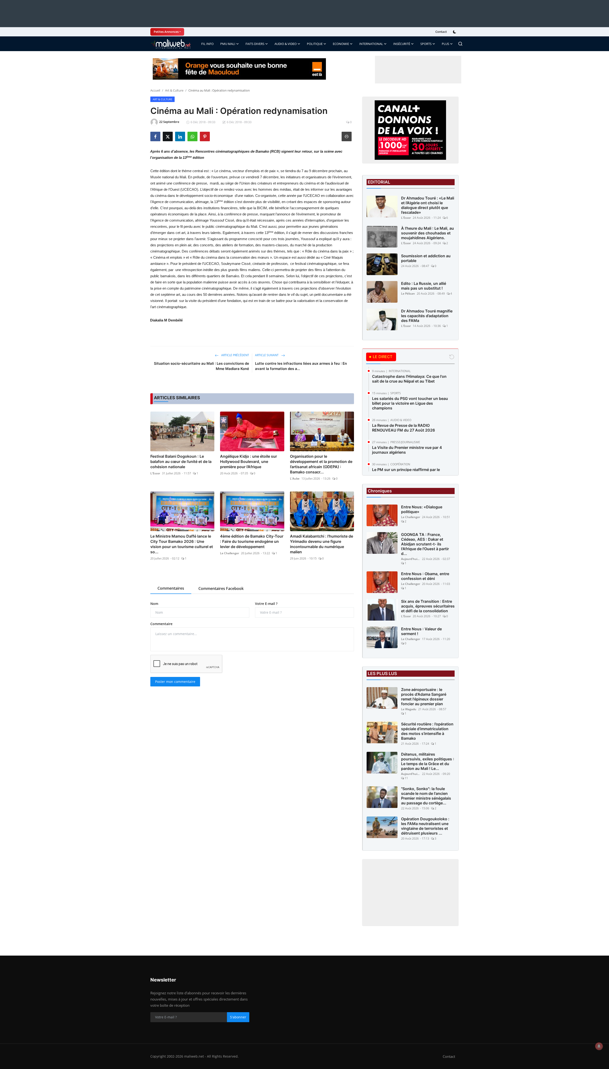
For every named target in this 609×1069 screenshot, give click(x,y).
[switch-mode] (455, 32)
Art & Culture (174, 90)
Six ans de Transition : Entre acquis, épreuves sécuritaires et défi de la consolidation (428, 606)
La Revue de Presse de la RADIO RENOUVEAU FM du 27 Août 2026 (403, 427)
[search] (460, 43)
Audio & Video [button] (286, 44)
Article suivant (267, 355)
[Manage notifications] (599, 1046)
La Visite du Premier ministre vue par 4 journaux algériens (407, 450)
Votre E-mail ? (266, 603)
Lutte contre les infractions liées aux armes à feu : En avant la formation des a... (301, 366)
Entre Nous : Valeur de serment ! (421, 631)
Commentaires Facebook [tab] (221, 588)
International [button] (371, 44)
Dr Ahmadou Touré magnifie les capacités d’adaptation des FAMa (426, 316)
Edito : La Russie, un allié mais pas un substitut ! (423, 286)
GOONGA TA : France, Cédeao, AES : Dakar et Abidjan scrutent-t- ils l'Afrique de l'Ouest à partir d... (425, 544)
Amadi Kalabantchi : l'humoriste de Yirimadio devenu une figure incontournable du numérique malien (321, 544)
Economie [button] (341, 44)
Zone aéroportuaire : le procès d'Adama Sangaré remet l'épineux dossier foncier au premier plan (423, 696)
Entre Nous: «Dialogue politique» (421, 509)
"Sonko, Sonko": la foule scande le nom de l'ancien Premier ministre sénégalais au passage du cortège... (426, 795)
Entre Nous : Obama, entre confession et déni (425, 576)
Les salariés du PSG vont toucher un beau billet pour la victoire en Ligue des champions (410, 403)
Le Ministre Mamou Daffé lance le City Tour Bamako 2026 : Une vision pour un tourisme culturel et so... (181, 544)
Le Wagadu (408, 709)
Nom (154, 603)
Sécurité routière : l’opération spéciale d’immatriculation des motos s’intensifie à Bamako (427, 731)
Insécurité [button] (401, 44)
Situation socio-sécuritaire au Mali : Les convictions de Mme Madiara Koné (201, 366)
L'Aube (295, 478)
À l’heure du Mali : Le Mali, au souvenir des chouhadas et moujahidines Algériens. (427, 233)
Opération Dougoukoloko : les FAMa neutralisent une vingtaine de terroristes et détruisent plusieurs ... (425, 826)
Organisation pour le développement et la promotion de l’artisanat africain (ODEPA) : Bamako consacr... (321, 464)
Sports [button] (426, 44)
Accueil (155, 90)
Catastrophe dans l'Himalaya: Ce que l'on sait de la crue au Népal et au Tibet (409, 379)
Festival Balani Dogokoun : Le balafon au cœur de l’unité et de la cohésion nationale (180, 461)
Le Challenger (229, 553)
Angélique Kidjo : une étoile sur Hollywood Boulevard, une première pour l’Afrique (248, 461)
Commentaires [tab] (170, 588)
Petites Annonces (166, 31)
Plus (445, 44)
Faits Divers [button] (255, 44)
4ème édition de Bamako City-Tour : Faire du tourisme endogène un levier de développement (251, 541)
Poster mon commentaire (175, 681)
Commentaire (161, 624)
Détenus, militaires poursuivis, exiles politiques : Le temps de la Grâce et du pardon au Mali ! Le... (427, 761)
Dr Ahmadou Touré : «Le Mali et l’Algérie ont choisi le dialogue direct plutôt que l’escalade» (427, 205)
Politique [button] (315, 44)
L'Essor (155, 473)
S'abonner (238, 1017)
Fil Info (207, 44)
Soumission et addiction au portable (426, 258)
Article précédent (235, 355)
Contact (441, 31)
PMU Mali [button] (227, 44)
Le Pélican (408, 294)
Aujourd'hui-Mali (410, 559)
